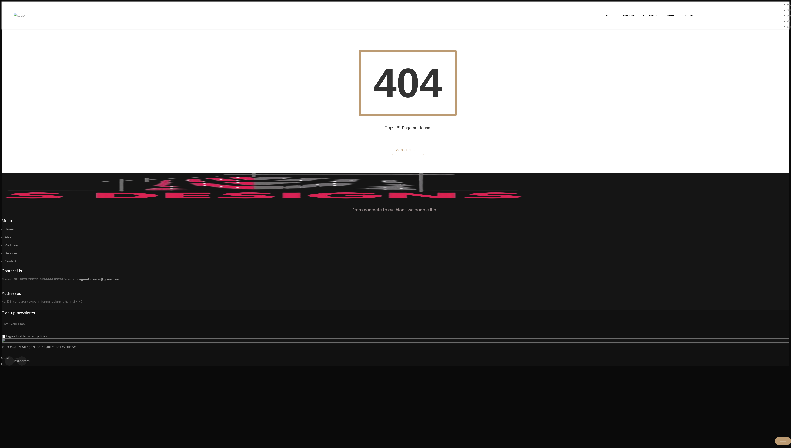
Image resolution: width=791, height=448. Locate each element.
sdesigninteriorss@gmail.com (96, 279)
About (670, 15)
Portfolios (650, 15)
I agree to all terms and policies (26, 336)
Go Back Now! (405, 150)
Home (610, 15)
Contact (689, 15)
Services (629, 15)
